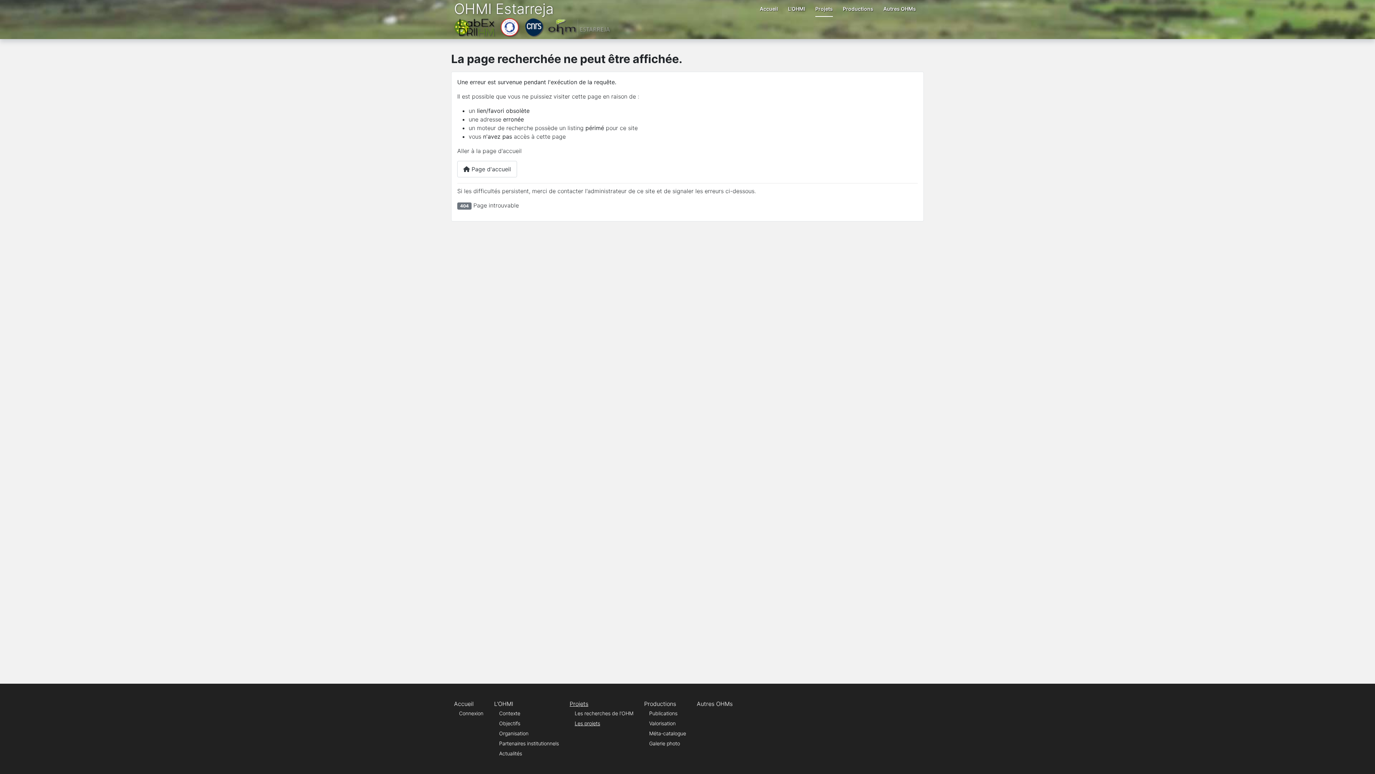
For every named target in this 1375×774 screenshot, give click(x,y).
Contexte (509, 713)
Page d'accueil (490, 169)
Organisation (514, 733)
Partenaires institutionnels (529, 743)
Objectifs (509, 723)
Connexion (471, 713)
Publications (663, 713)
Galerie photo (664, 743)
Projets (824, 9)
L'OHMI (796, 9)
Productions (858, 9)
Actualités (510, 753)
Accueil (769, 9)
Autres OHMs (899, 9)
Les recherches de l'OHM (604, 713)
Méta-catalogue (667, 733)
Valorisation (662, 723)
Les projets (587, 723)
